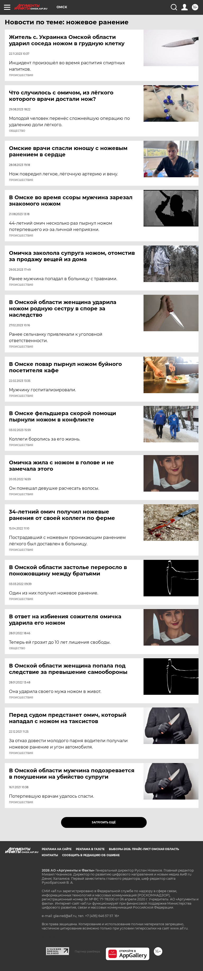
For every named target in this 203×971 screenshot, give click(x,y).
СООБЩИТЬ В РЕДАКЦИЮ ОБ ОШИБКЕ (91, 855)
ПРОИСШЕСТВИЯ (21, 75)
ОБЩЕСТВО (17, 131)
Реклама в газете (90, 849)
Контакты (50, 855)
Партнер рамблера (87, 951)
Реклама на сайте (57, 849)
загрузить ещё (104, 822)
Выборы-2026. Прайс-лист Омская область (144, 849)
